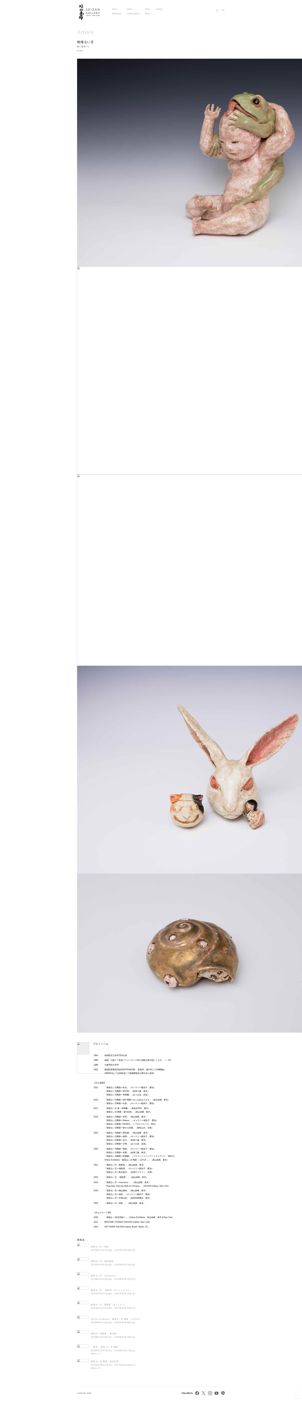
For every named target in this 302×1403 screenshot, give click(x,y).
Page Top (299, 1390)
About (147, 14)
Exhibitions (116, 14)
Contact (159, 9)
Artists (129, 9)
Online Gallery (133, 14)
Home (114, 9)
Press (147, 9)
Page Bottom (299, 1395)
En (223, 10)
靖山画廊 (89, 12)
